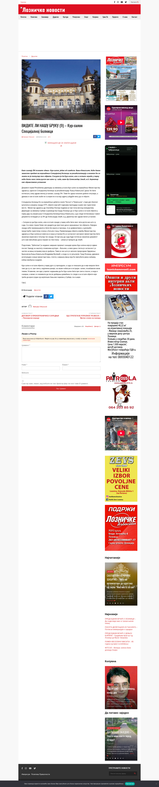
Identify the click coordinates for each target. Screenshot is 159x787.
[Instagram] (118, 2)
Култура (65, 17)
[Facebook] (114, 2)
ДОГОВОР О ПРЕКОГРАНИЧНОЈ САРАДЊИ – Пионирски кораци (40, 317)
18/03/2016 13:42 (41, 137)
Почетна (23, 17)
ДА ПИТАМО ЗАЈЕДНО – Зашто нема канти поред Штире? (119, 736)
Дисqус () (97, 326)
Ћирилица (23, 2)
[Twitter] (126, 2)
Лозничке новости (112, 696)
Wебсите (25, 373)
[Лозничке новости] (43, 9)
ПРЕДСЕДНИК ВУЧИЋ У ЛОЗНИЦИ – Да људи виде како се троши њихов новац (120, 621)
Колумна (95, 17)
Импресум (26, 774)
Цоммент (26, 345)
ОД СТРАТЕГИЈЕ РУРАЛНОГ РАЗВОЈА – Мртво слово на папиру (83, 317)
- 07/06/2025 (110, 743)
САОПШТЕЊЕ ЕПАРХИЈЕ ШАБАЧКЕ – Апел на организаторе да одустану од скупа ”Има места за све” (121, 581)
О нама (125, 17)
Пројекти (115, 17)
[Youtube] (122, 2)
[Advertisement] (79, 36)
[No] (156, 784)
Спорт (86, 17)
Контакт (134, 17)
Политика (34, 17)
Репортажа (76, 17)
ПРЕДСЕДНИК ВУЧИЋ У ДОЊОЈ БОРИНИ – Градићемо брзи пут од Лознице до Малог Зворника (119, 635)
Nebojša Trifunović (28, 137)
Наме (24, 365)
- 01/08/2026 (121, 696)
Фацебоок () (89, 326)
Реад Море (110, 600)
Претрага (134, 2)
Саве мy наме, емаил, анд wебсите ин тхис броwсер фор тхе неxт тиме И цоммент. (55, 383)
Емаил (65, 365)
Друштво (56, 17)
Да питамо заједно (114, 728)
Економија (45, 17)
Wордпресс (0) (79, 326)
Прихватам (130, 784)
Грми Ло (105, 17)
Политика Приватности (40, 774)
